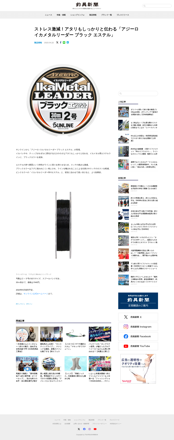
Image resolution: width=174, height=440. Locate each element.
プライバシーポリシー (99, 423)
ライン (29, 304)
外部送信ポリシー (115, 423)
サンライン (21, 304)
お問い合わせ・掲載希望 (81, 423)
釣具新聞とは (57, 423)
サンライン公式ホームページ (36, 293)
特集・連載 (61, 14)
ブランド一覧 (106, 14)
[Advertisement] (138, 69)
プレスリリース (123, 14)
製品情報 (92, 14)
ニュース (48, 14)
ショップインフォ (77, 14)
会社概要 (67, 423)
